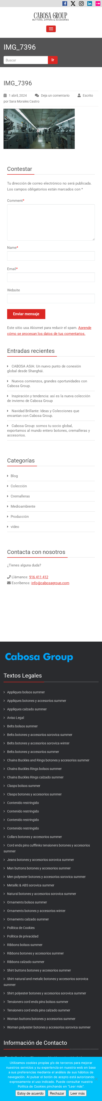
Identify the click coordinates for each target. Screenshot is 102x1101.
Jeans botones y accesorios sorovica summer (40, 860)
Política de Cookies (21, 928)
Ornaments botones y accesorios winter (36, 911)
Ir (52, 60)
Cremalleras (20, 496)
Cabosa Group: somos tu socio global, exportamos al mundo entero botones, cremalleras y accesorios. (48, 430)
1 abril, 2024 (18, 95)
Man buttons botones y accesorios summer (39, 868)
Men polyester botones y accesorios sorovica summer (46, 877)
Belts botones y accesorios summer (33, 752)
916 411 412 (38, 577)
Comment (15, 201)
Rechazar (57, 1093)
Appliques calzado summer (27, 709)
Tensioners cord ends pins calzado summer (38, 1010)
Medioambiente (23, 506)
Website (13, 290)
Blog (14, 476)
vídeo (15, 527)
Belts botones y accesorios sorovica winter (38, 743)
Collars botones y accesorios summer (34, 837)
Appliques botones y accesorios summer (36, 701)
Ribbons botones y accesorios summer (35, 953)
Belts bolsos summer (22, 726)
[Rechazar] (96, 1079)
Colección (19, 486)
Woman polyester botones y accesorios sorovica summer (49, 1027)
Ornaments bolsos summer (27, 902)
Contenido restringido (23, 803)
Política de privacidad (22, 936)
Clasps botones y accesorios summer (34, 794)
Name (12, 248)
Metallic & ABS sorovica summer (30, 885)
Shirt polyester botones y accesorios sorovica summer (46, 993)
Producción (20, 516)
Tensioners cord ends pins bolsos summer (37, 1002)
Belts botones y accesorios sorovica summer (39, 735)
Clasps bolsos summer (23, 786)
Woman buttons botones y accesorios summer (41, 1019)
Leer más (77, 1093)
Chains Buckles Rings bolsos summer (34, 769)
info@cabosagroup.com (50, 583)
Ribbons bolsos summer (24, 945)
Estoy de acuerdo (30, 1093)
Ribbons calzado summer (25, 962)
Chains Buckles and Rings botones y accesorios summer (48, 760)
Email (12, 269)
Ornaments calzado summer (28, 919)
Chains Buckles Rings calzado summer (35, 777)
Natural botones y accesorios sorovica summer (41, 894)
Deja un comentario (55, 95)
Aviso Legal (15, 718)
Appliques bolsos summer (26, 692)
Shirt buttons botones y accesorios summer (39, 970)
